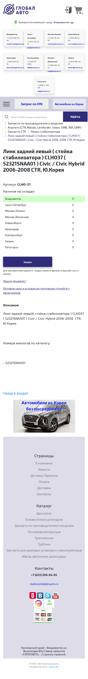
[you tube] (55, 595)
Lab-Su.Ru (54, 666)
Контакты (44, 494)
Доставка (44, 488)
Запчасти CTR (17, 131)
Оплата (44, 482)
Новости (44, 469)
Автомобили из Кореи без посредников (44, 405)
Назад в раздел (15, 393)
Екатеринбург (33, 58)
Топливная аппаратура (44, 532)
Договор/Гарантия (44, 475)
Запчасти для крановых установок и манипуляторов (44, 550)
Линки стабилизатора (45, 131)
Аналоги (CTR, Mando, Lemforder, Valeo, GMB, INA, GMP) (44, 127)
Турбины (44, 544)
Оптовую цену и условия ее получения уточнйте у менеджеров (36, 290)
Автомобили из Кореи (69, 104)
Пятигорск (41, 81)
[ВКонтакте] (41, 595)
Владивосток (12, 34)
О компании (44, 463)
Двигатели (44, 513)
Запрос (28, 262)
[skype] (48, 595)
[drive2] (33, 595)
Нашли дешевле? (14, 281)
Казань (71, 58)
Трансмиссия (44, 538)
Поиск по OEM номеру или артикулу (29, 117)
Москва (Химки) (54, 34)
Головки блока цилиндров (44, 519)
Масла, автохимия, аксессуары (44, 556)
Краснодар (11, 58)
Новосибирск (73, 34)
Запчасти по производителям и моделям (35, 123)
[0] (78, 10)
